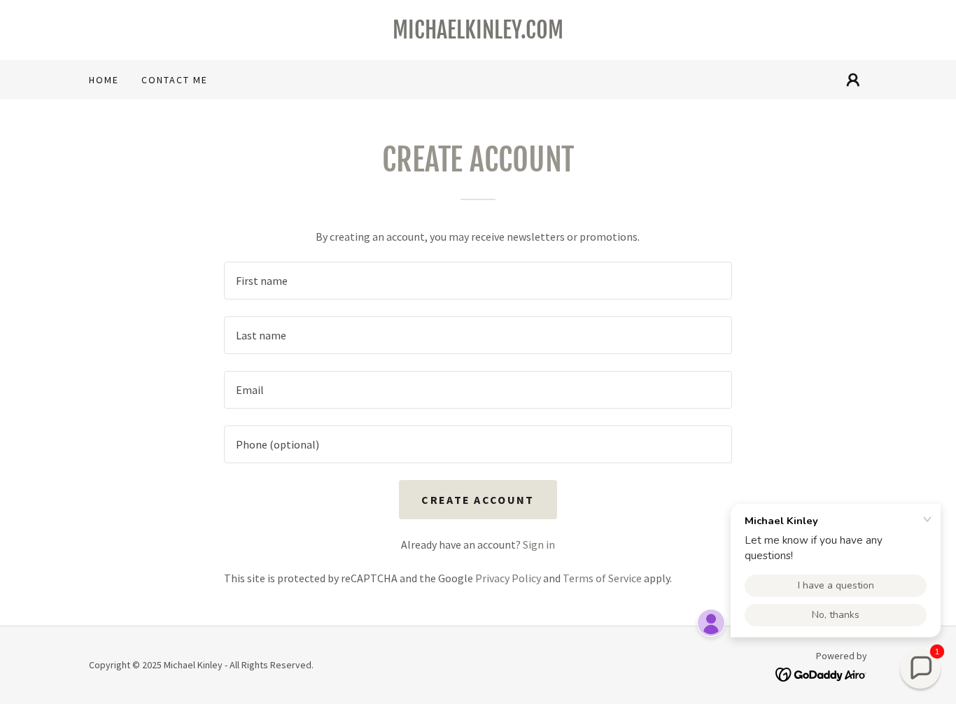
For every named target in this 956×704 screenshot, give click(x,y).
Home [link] (104, 79)
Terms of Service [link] (602, 578)
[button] (853, 80)
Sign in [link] (539, 544)
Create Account (477, 500)
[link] (478, 34)
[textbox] (477, 281)
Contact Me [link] (174, 79)
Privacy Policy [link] (508, 578)
